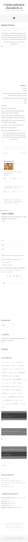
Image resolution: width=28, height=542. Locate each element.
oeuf (14, 383)
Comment (3, 221)
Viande (15, 404)
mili (3, 28)
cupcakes (16, 369)
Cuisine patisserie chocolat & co (14, 6)
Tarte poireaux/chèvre (6, 454)
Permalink (15, 30)
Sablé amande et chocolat (7, 486)
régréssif (8, 400)
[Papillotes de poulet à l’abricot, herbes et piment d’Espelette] (8, 194)
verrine (8, 404)
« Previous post (5, 153)
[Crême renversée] (18, 166)
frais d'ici (10, 372)
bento (3, 362)
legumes (17, 379)
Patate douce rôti (5, 478)
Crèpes (11, 369)
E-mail (3, 244)
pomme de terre (12, 393)
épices (3, 407)
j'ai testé (16, 376)
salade (15, 400)
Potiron (20, 393)
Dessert (24, 28)
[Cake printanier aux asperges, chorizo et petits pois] (8, 166)
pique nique (6, 390)
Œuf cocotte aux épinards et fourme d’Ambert (18, 201)
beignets (4, 30)
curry (21, 369)
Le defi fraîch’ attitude (7, 415)
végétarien (23, 403)
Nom (2, 240)
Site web (2, 249)
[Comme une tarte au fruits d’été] (18, 181)
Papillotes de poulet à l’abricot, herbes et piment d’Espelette (8, 201)
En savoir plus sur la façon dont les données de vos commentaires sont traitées (13, 270)
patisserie (6, 386)
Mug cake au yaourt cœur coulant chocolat (11, 431)
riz (2, 400)
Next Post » (24, 153)
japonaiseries (6, 379)
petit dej (14, 386)
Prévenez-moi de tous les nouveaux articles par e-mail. (11, 259)
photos (20, 386)
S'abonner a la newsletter (7, 264)
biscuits (8, 362)
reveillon (20, 397)
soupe (20, 400)
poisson (5, 393)
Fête (10, 376)
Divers (4, 372)
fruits (7, 30)
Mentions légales (20, 537)
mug (11, 383)
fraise (15, 372)
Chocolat (6, 366)
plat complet (16, 390)
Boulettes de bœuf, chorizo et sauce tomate (11, 480)
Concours (20, 365)
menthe (7, 383)
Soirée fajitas (10, 501)
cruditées (5, 369)
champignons (20, 362)
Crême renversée (17, 171)
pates (19, 383)
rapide (10, 30)
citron (13, 365)
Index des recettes (12, 537)
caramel (13, 362)
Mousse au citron (11, 503)
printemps (4, 397)
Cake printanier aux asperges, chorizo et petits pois (8, 173)
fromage (22, 372)
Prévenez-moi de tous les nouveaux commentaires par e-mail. (12, 255)
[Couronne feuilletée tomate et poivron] (8, 181)
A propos (7, 537)
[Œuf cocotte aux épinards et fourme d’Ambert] (18, 194)
